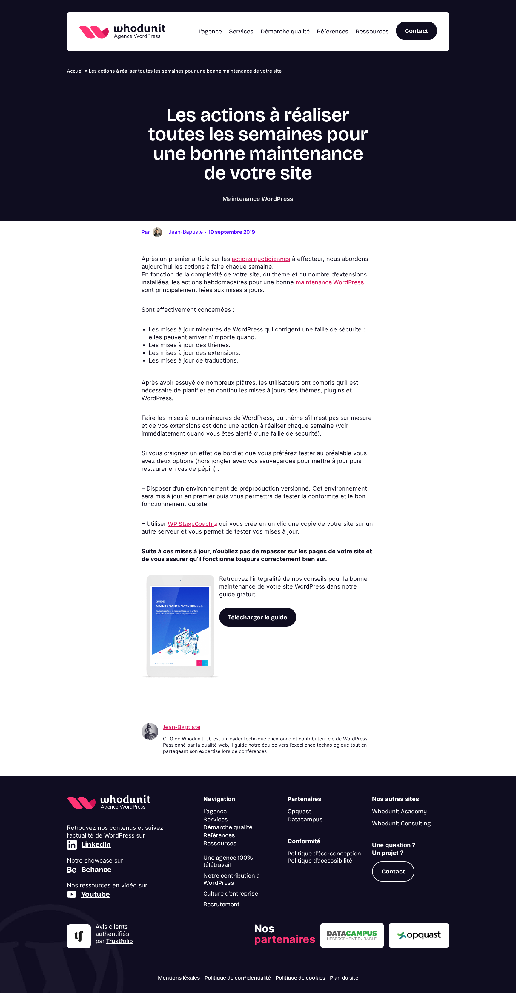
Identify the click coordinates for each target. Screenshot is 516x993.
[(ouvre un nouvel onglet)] (79, 936)
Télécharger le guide (257, 617)
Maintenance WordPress (257, 198)
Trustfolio (119, 941)
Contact (416, 30)
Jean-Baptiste (181, 727)
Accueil (75, 71)
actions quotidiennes (261, 258)
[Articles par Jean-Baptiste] (157, 231)
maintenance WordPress (330, 282)
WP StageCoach (192, 523)
